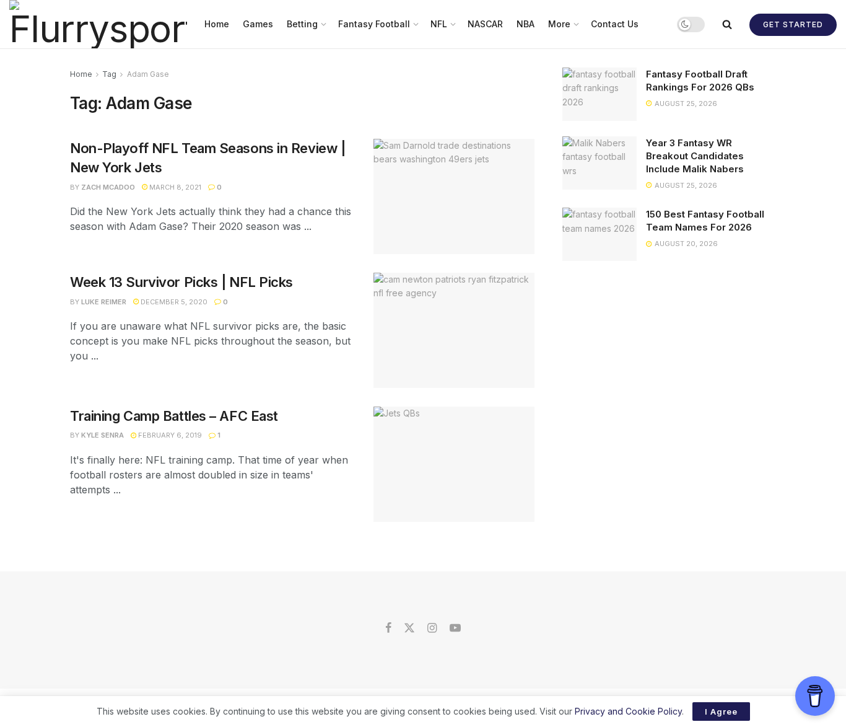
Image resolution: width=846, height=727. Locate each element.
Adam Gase (148, 74)
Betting (302, 24)
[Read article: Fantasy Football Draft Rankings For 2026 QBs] (599, 94)
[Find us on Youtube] (455, 628)
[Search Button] (727, 24)
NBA (525, 24)
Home (216, 24)
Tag (109, 74)
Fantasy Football (374, 24)
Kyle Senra (102, 435)
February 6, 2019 (169, 435)
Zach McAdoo (108, 187)
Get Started (793, 24)
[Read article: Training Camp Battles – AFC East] (453, 464)
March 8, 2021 (174, 187)
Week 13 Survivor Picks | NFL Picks (181, 282)
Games (258, 24)
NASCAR (485, 24)
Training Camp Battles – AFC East (174, 416)
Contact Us (615, 24)
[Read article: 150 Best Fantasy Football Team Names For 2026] (599, 234)
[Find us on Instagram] (432, 628)
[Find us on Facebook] (388, 628)
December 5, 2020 (173, 301)
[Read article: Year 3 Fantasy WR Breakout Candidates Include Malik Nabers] (599, 163)
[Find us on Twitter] (409, 628)
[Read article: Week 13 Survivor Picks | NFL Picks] (453, 330)
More (559, 24)
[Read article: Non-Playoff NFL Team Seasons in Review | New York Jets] (453, 196)
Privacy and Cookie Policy (628, 711)
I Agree (721, 711)
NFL (438, 24)
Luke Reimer (103, 301)
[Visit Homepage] (98, 24)
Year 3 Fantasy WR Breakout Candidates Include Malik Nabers (695, 156)
